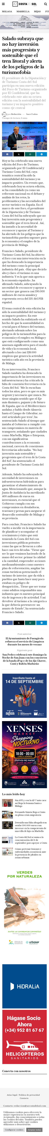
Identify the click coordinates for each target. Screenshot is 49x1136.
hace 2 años (32, 114)
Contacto (24, 1098)
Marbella (23, 11)
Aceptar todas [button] (34, 1130)
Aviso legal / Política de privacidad (23, 1095)
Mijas (37, 11)
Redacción (16, 114)
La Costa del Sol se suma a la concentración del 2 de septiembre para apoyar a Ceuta (31, 840)
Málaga (7, 11)
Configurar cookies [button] (14, 1130)
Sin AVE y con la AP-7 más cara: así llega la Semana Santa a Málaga (30, 803)
